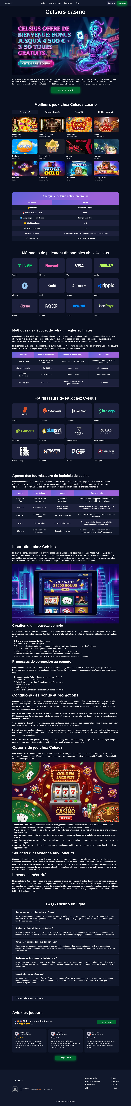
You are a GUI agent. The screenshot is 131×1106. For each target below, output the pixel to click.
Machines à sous (104, 112)
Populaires (24, 112)
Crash (77, 112)
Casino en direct (50, 112)
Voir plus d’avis (65, 1058)
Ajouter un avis (107, 1022)
